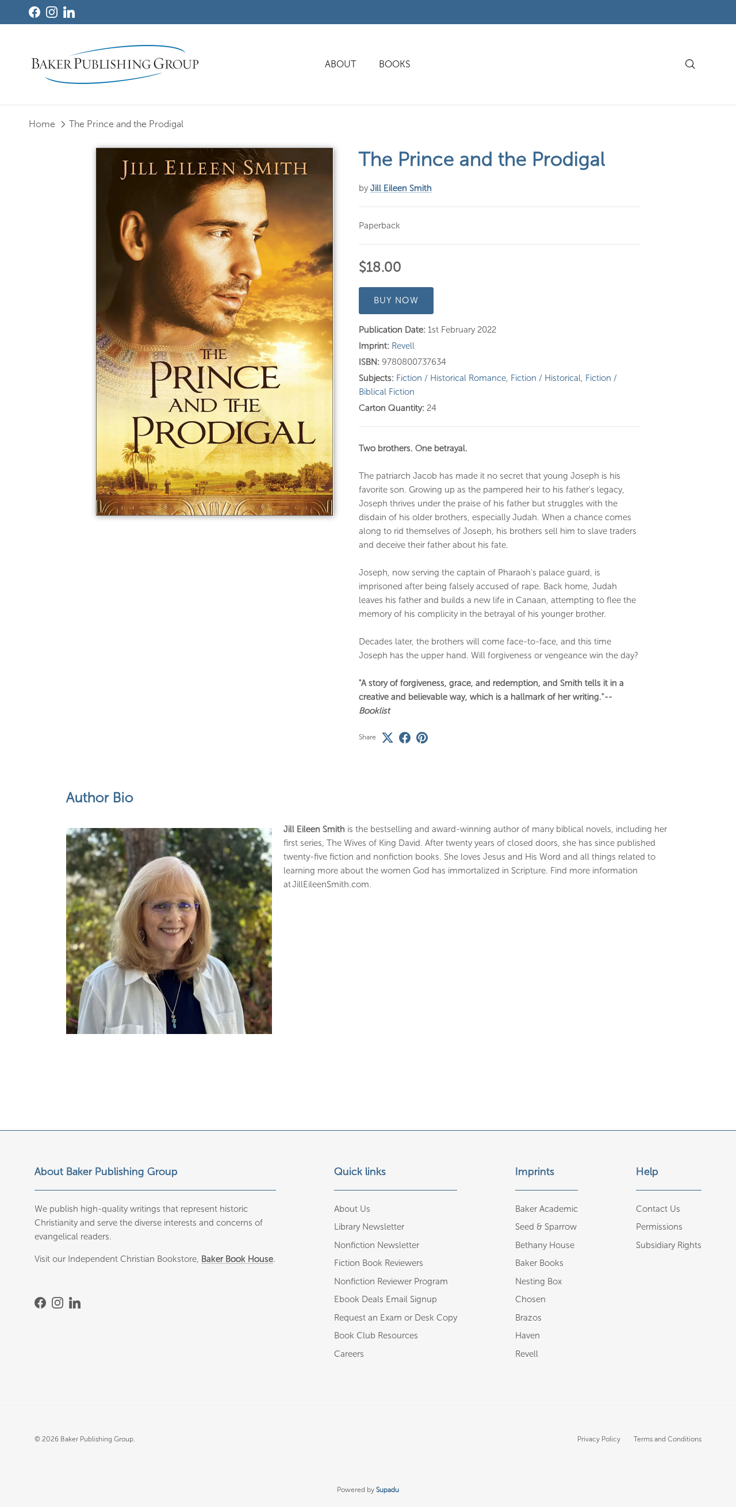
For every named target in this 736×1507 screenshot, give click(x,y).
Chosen (530, 1299)
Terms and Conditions (668, 1439)
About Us (352, 1209)
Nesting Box (538, 1281)
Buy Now (396, 300)
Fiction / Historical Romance (451, 378)
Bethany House (544, 1245)
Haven (527, 1335)
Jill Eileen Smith (401, 188)
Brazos (528, 1318)
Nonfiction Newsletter (376, 1245)
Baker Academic (546, 1209)
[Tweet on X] (387, 737)
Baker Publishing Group (96, 1439)
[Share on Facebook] (405, 737)
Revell (403, 346)
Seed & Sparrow (546, 1227)
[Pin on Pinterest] (422, 737)
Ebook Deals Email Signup (385, 1299)
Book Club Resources (376, 1335)
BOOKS (395, 64)
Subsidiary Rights (669, 1245)
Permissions (659, 1227)
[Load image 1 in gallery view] (215, 331)
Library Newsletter (369, 1227)
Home (42, 124)
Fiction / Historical (546, 378)
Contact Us (658, 1209)
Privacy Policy (598, 1439)
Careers (349, 1354)
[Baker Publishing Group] (115, 64)
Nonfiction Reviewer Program (391, 1281)
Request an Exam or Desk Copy (395, 1318)
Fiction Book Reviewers (378, 1263)
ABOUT (340, 64)
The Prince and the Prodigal (126, 124)
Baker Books (539, 1263)
